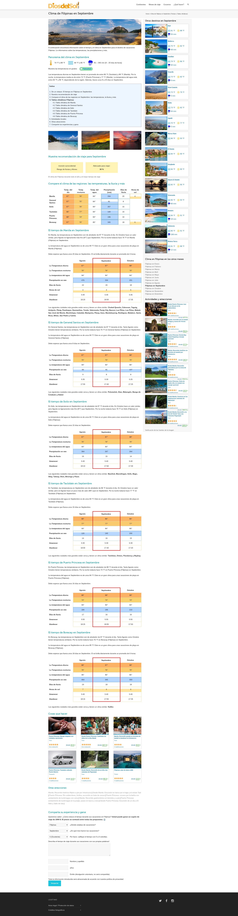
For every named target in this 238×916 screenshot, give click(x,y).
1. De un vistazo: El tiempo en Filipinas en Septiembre (70, 92)
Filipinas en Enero (152, 264)
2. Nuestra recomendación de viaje (63, 94)
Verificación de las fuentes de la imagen (159, 430)
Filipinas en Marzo (152, 269)
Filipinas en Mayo (152, 275)
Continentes (141, 4)
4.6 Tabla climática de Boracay (65, 116)
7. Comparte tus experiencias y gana (63, 124)
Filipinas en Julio (151, 280)
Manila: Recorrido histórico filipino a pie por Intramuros (69, 793)
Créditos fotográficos (56, 910)
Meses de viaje (155, 4)
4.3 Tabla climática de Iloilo (63, 108)
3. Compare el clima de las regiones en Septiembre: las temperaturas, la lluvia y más (82, 97)
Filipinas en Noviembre (154, 291)
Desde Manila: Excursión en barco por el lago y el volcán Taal (117, 793)
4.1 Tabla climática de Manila (64, 103)
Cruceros (167, 4)
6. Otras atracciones (57, 122)
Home (147, 14)
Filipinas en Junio (152, 277)
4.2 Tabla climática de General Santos (68, 105)
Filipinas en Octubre (153, 288)
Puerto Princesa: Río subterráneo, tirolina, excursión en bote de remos (77, 795)
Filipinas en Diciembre (154, 294)
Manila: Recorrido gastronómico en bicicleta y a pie (99, 798)
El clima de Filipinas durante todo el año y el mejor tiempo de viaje (74, 177)
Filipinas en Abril (151, 272)
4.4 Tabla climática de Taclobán (65, 111)
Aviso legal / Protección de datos (61, 905)
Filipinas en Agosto (152, 283)
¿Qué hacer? (179, 4)
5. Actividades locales (57, 119)
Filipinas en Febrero (153, 267)
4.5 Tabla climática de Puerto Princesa (68, 114)
